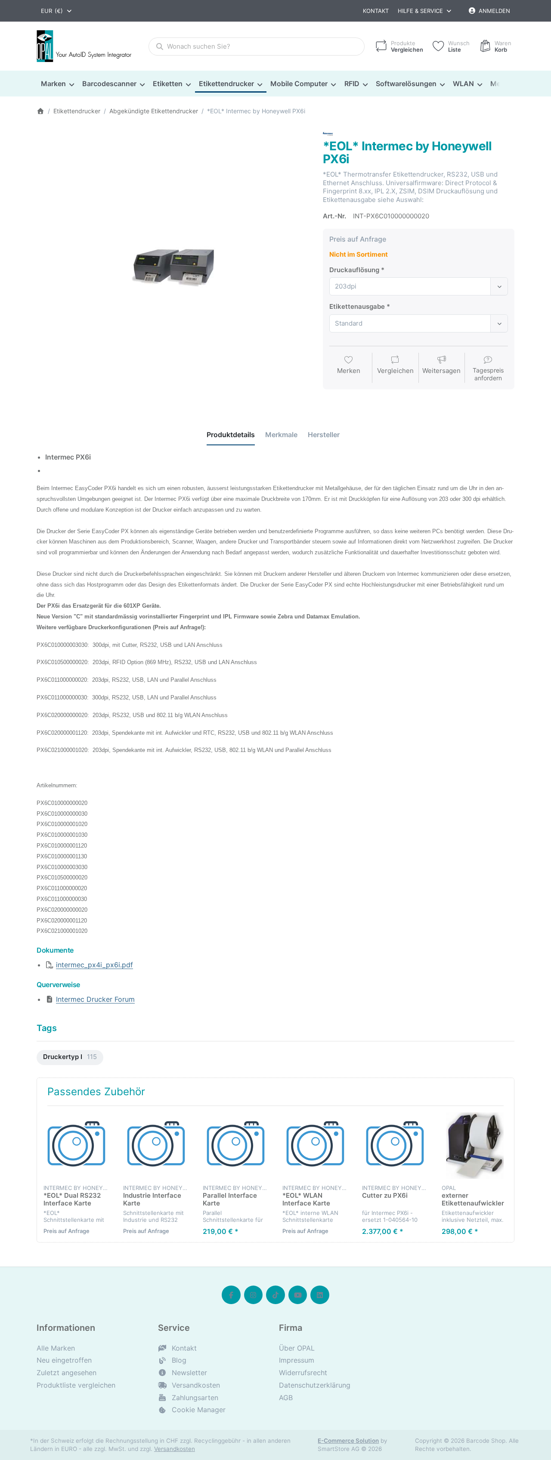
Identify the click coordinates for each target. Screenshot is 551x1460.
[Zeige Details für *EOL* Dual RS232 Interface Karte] (76, 1145)
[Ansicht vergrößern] (173, 265)
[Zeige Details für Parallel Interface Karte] (236, 1145)
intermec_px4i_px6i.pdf (94, 964)
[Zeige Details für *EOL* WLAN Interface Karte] (315, 1145)
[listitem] (173, 265)
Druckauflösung (354, 270)
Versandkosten (174, 1448)
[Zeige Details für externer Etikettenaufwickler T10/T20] (475, 1145)
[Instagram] (253, 1295)
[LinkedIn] (319, 1295)
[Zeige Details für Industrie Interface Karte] (156, 1145)
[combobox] (57, 11)
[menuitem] (57, 84)
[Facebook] (231, 1295)
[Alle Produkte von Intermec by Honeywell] (328, 133)
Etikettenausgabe (357, 306)
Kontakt (376, 10)
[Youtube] (297, 1295)
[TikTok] (275, 1295)
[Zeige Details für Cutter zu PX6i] (395, 1145)
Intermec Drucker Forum (95, 999)
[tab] (231, 435)
